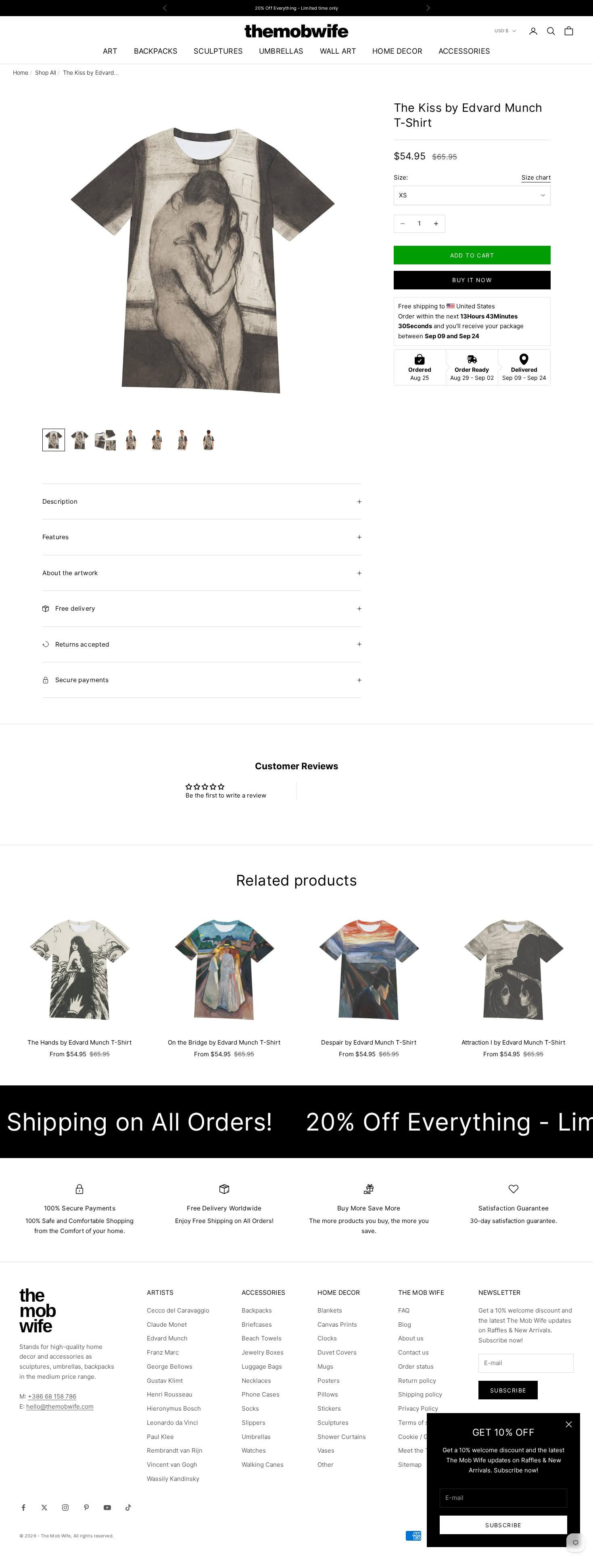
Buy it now (472, 279)
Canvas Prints (337, 1324)
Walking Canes (263, 1464)
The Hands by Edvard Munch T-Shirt (79, 1042)
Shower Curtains (341, 1437)
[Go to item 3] (105, 440)
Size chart (536, 177)
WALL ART (338, 50)
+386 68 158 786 (52, 1396)
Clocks (327, 1338)
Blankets (329, 1310)
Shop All (45, 72)
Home (20, 72)
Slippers (253, 1422)
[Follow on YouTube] (107, 1507)
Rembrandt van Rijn (175, 1450)
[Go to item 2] (79, 440)
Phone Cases (261, 1394)
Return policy (417, 1380)
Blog (404, 1324)
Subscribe (503, 1525)
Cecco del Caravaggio (178, 1310)
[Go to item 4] (131, 440)
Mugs (325, 1366)
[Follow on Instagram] (65, 1507)
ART (110, 50)
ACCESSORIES (464, 50)
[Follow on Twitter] (44, 1507)
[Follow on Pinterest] (86, 1507)
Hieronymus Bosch (174, 1408)
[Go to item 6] (182, 440)
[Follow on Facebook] (23, 1507)
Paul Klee (160, 1437)
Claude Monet (167, 1324)
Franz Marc (163, 1352)
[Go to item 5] (157, 440)
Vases (325, 1450)
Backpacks (257, 1310)
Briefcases (257, 1324)
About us (411, 1338)
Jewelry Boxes (263, 1352)
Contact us (413, 1352)
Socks (250, 1408)
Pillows (327, 1394)
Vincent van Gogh (172, 1464)
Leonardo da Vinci (172, 1422)
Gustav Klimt (165, 1380)
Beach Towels (262, 1338)
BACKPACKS (156, 50)
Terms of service (422, 1422)
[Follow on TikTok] (128, 1507)
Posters (328, 1380)
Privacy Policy (418, 1408)
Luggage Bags (262, 1366)
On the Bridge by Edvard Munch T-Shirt (224, 1042)
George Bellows (169, 1366)
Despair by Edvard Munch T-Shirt (368, 1042)
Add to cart (472, 254)
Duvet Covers (337, 1352)
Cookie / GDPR (419, 1437)
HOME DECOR (397, 50)
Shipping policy (420, 1394)
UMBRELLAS (281, 50)
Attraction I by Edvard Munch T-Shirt (513, 1042)
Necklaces (256, 1380)
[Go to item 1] (53, 440)
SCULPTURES (218, 50)
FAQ (403, 1310)
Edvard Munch (167, 1338)
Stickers (329, 1408)
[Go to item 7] (208, 440)
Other (325, 1464)
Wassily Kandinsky (173, 1479)
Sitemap (410, 1464)
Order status (416, 1366)
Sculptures (333, 1422)
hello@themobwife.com (60, 1406)
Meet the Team (419, 1450)
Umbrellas (256, 1437)
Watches (254, 1450)
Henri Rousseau (169, 1394)
